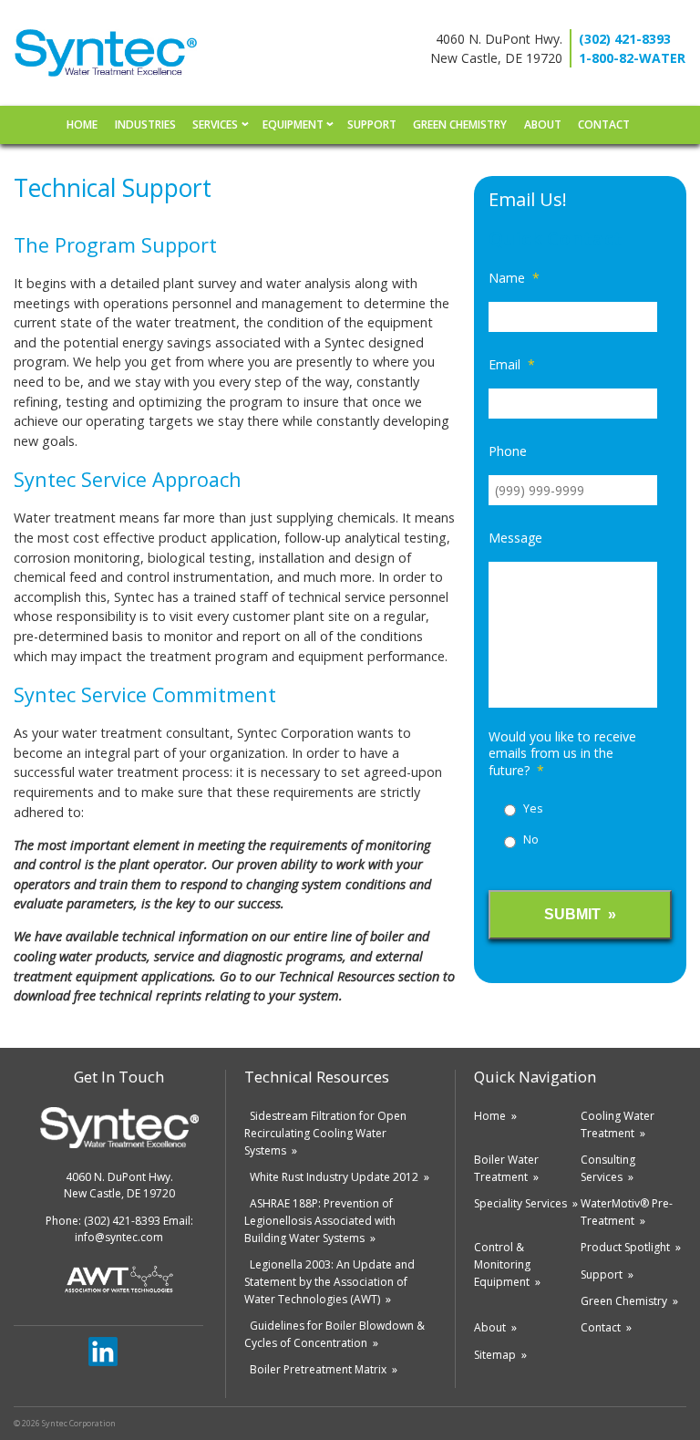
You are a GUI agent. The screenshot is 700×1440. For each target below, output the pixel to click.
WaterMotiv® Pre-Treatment (627, 1212)
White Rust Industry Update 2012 (334, 1177)
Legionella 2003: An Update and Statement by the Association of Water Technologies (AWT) (329, 1282)
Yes (532, 808)
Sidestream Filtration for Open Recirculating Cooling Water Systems (325, 1133)
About (542, 124)
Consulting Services (608, 1168)
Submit (572, 914)
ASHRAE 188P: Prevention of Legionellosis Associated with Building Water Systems (320, 1221)
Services (215, 124)
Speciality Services (520, 1203)
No (531, 839)
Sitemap (495, 1354)
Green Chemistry (460, 124)
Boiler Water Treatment (506, 1168)
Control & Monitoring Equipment (502, 1264)
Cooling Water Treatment (617, 1124)
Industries (145, 124)
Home (82, 124)
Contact (604, 124)
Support (371, 124)
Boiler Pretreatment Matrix (318, 1369)
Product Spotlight (625, 1247)
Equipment (293, 124)
